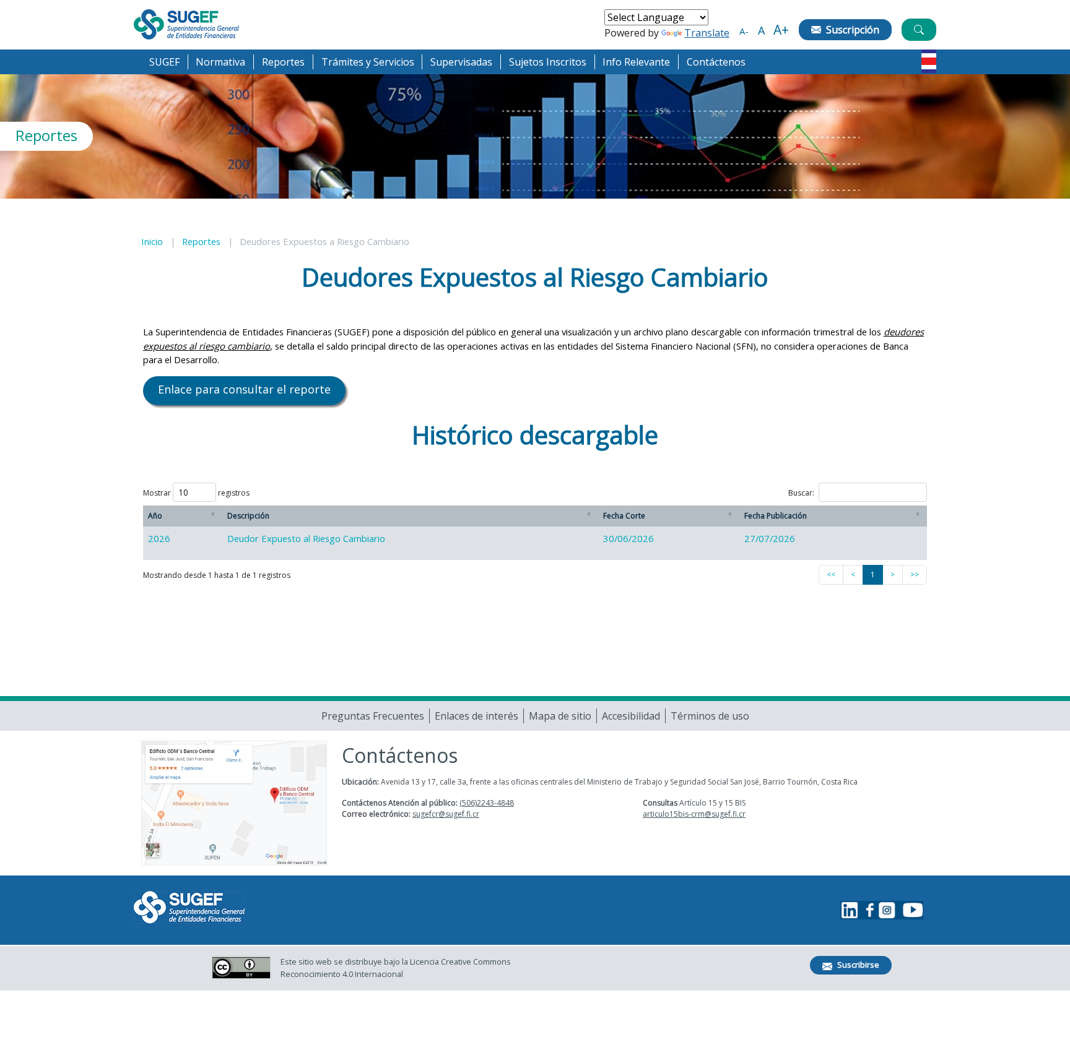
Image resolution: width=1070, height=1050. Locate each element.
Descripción (248, 515)
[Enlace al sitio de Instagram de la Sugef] (886, 910)
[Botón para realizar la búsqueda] (933, 45)
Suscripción (852, 30)
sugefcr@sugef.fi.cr (445, 814)
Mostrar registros (196, 493)
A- (744, 31)
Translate (706, 33)
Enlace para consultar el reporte (244, 389)
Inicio (152, 241)
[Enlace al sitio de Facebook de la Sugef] (868, 910)
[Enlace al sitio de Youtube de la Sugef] (911, 910)
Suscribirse (858, 964)
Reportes (201, 241)
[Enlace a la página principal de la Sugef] (186, 24)
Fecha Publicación (775, 515)
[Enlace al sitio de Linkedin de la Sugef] (849, 910)
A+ (781, 29)
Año (155, 515)
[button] (164, 61)
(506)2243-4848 (486, 803)
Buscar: (801, 493)
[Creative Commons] (241, 967)
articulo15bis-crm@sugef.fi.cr (694, 814)
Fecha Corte (624, 515)
